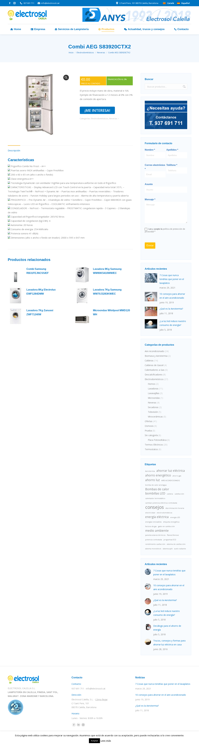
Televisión (153, 411)
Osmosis (149, 425)
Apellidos (172, 149)
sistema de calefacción (176, 544)
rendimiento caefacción (155, 544)
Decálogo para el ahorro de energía (167, 627)
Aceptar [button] (94, 740)
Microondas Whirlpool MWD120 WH (111, 312)
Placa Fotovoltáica (157, 439)
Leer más (106, 740)
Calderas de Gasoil (154, 365)
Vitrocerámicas (155, 416)
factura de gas (151, 526)
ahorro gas (177, 476)
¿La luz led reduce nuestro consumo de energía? (173, 323)
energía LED (175, 517)
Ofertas (148, 421)
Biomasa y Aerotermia (156, 355)
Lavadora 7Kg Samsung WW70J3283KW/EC (107, 291)
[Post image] (151, 278)
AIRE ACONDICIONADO (170, 480)
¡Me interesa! (97, 110)
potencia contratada (153, 540)
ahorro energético (158, 475)
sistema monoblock (153, 549)
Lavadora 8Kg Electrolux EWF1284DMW (41, 291)
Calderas (149, 360)
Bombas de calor (157, 489)
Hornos (151, 383)
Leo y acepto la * (165, 230)
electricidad (150, 513)
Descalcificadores (153, 374)
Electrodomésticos (99, 118)
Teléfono (171, 165)
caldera (170, 494)
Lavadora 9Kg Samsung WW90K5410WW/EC (107, 271)
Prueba (148, 430)
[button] (66, 77)
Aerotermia (150, 471)
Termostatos (151, 449)
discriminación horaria (174, 508)
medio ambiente (157, 531)
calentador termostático (155, 498)
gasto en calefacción (166, 526)
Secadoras (153, 407)
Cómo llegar (101, 699)
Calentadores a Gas (154, 369)
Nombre (150, 149)
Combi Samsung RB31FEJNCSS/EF (37, 271)
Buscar (183, 87)
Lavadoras (153, 388)
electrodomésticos (164, 513)
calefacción (179, 494)
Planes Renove (173, 535)
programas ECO (170, 540)
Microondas (154, 397)
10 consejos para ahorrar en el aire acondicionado (172, 295)
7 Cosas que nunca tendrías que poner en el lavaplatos (172, 279)
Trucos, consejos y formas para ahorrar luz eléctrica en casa (169, 642)
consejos (154, 507)
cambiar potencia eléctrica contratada (161, 503)
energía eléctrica (157, 517)
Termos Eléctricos (154, 444)
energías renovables (153, 522)
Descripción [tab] (14, 150)
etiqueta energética (171, 522)
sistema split (168, 549)
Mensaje (150, 199)
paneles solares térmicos (155, 535)
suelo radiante (180, 549)
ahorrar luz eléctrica (170, 471)
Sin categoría (151, 435)
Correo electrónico (155, 167)
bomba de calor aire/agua (156, 485)
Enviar (150, 245)
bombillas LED (155, 493)
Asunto (149, 184)
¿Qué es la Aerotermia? (171, 308)
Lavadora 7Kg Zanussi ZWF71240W (39, 312)
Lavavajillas (153, 393)
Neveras (113, 118)
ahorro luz (152, 480)
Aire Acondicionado (154, 351)
